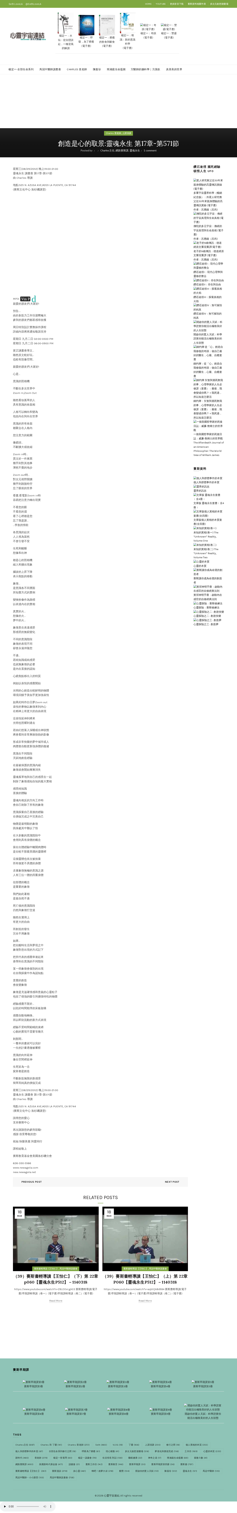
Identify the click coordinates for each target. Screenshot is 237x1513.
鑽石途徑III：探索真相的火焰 (207, 299)
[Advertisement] (118, 103)
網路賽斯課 (122, 150)
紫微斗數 (201, 1458)
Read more (55, 1300)
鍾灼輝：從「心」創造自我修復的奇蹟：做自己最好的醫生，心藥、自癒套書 (207, 370)
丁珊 (134, 1445)
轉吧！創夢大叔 (103, 1471)
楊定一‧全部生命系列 (21, 69)
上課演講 (126, 133)
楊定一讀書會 (87, 1458)
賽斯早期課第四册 (163, 1464)
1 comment (150, 150)
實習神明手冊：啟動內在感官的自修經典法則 (207, 597)
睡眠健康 (135, 1458)
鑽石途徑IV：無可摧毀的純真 (207, 315)
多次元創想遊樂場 (219, 4)
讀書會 (74, 1464)
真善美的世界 (174, 69)
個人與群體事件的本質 (29, 1451)
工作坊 (191, 1451)
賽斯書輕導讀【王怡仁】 (46, 1268)
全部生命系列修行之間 (62, 1451)
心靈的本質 (212, 1451)
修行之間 (173, 1445)
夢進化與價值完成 (167, 1451)
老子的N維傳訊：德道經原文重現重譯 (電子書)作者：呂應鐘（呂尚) (208, 255)
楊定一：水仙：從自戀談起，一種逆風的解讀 (66, 42)
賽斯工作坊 (94, 1464)
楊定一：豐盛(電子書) (169, 35)
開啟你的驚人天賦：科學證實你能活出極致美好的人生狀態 (207, 338)
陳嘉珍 (97, 69)
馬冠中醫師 (211, 1471)
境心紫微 (112, 1451)
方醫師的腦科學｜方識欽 (145, 69)
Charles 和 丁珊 (51, 1445)
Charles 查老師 (77, 69)
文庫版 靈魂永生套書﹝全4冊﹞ (208, 505)
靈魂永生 (135, 150)
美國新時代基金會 (51, 1464)
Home (148, 4)
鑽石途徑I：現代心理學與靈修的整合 (208, 274)
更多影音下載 (177, 4)
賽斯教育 (115, 1464)
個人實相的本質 (197, 1445)
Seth (101, 1445)
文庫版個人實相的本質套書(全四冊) (207, 522)
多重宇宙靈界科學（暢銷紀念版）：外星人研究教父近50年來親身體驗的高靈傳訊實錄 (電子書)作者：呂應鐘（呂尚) (208, 201)
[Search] (225, 36)
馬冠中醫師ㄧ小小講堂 (29, 1477)
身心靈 (79, 1471)
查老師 (41, 1458)
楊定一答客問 (62, 1458)
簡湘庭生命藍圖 (116, 69)
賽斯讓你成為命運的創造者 (207, 580)
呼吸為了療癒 (91, 1451)
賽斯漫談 (59, 1471)
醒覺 (124, 1471)
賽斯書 (186, 1464)
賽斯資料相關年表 (197, 4)
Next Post (172, 1181)
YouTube (161, 4)
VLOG (118, 1445)
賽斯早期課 (137, 1464)
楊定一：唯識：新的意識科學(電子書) (127, 41)
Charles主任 (107, 150)
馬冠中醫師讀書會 (50, 69)
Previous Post (31, 1181)
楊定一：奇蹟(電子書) (148, 35)
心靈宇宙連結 (111, 1495)
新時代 (22, 1458)
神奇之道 (154, 1458)
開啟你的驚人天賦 (147, 1471)
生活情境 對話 (112, 1458)
